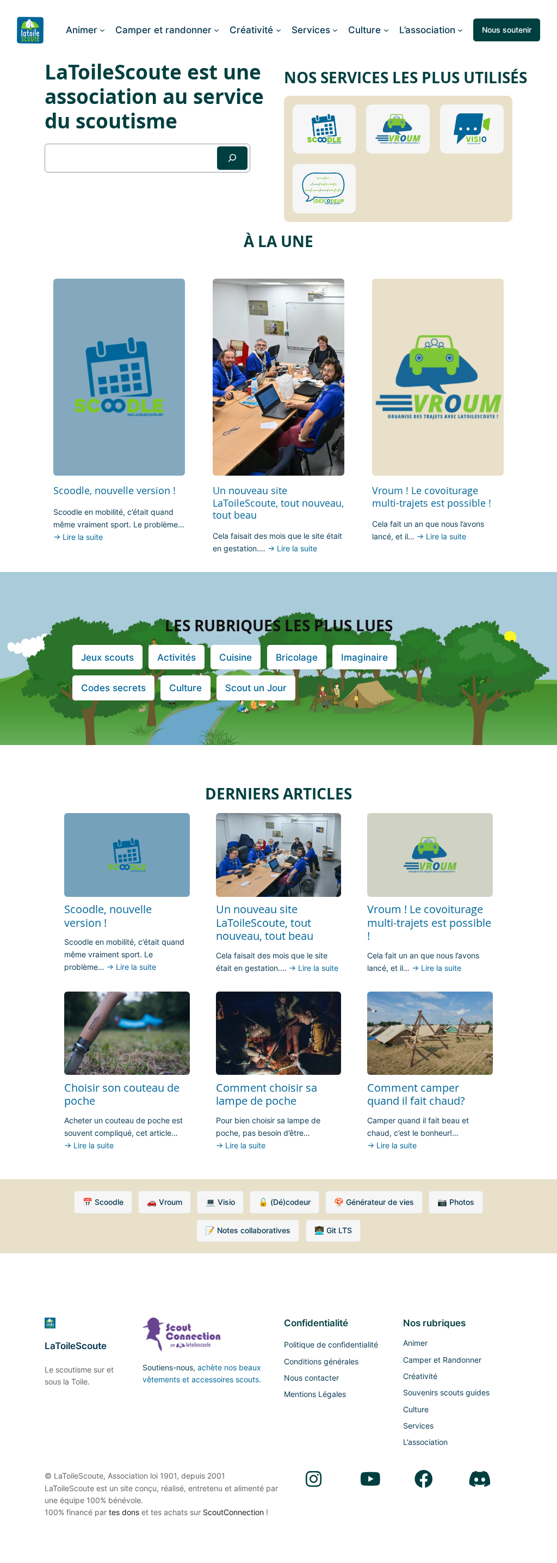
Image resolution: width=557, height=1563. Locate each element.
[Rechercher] (232, 158)
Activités (176, 657)
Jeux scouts (107, 657)
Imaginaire (364, 657)
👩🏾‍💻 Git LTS (333, 1230)
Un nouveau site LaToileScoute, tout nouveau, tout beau (278, 502)
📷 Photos (455, 1202)
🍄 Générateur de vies (374, 1202)
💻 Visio (220, 1202)
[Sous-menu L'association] (460, 30)
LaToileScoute (76, 1345)
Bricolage (297, 657)
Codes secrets (113, 687)
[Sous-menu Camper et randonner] (216, 30)
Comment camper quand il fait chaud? (416, 1094)
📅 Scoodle (103, 1202)
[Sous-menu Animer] (102, 30)
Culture (185, 687)
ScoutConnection (233, 1512)
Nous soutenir (506, 29)
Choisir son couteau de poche (122, 1094)
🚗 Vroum (164, 1202)
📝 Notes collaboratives (247, 1230)
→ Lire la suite (78, 536)
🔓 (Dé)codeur (284, 1202)
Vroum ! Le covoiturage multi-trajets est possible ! (431, 496)
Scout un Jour (256, 687)
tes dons (124, 1512)
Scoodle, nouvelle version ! (114, 490)
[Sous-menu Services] (335, 30)
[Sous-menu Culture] (386, 30)
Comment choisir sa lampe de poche (266, 1094)
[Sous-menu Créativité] (278, 30)
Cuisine (235, 657)
